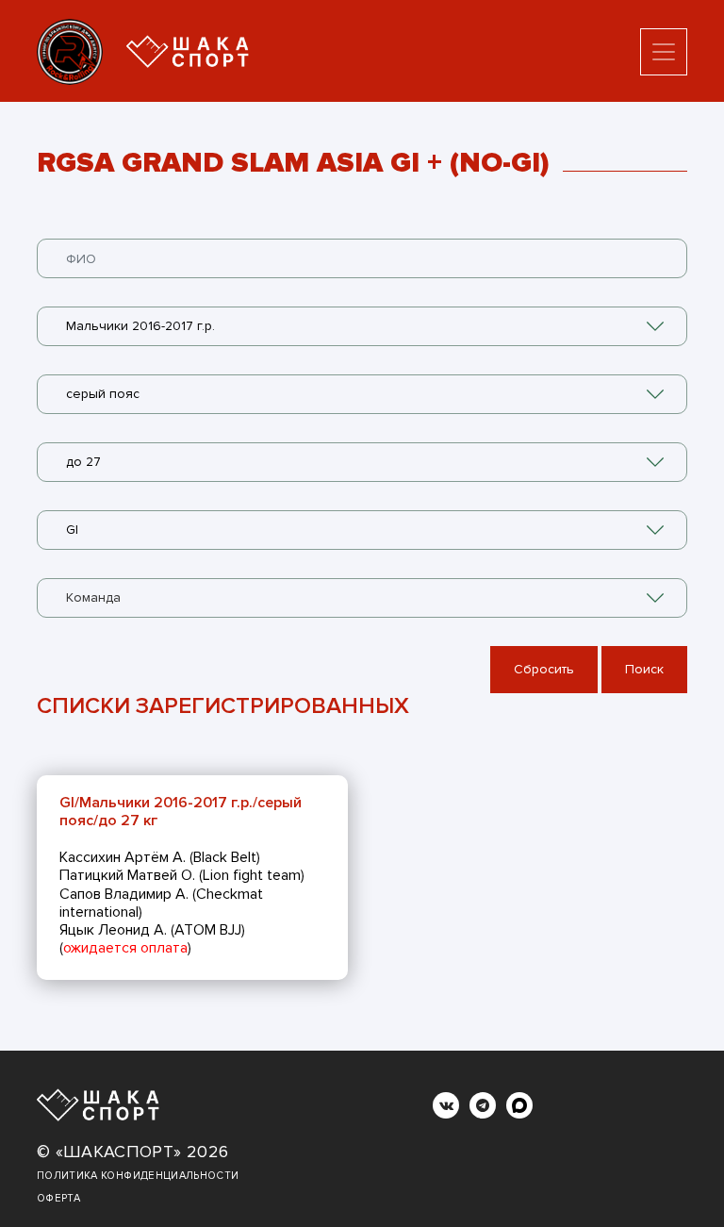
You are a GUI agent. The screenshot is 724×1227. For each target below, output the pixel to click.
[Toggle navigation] (663, 51)
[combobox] (362, 326)
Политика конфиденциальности (138, 1175)
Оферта (58, 1198)
